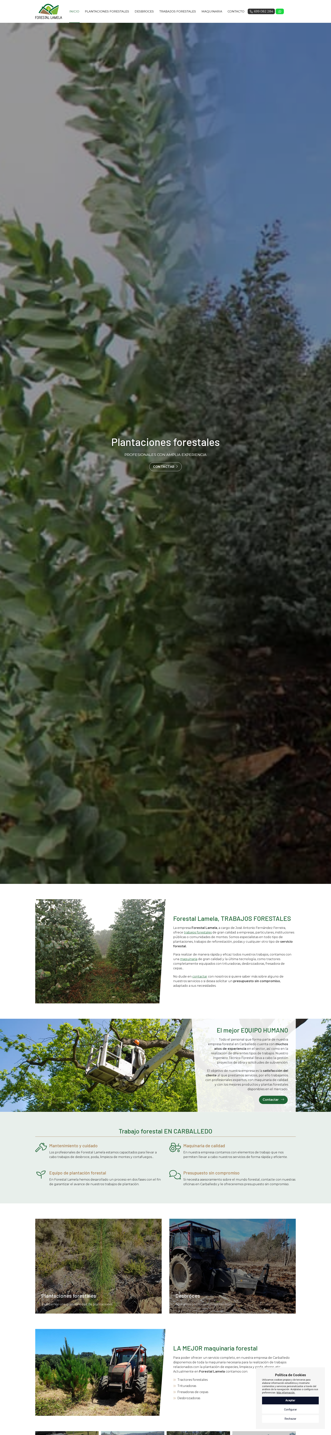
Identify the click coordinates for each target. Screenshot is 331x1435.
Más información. (286, 1392)
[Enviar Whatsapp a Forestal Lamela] (279, 11)
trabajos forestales (198, 932)
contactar (199, 976)
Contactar (164, 467)
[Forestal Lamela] (48, 11)
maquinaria (188, 959)
